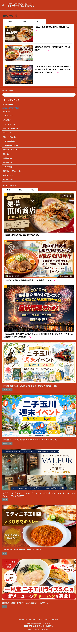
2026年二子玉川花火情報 (10, 108)
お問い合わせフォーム (43, 619)
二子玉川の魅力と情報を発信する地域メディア (38, 623)
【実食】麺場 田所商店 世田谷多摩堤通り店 (51, 27)
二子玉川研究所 (55, 619)
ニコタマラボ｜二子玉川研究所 (21, 6)
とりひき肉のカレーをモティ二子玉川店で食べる (22, 549)
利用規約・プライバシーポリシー (26, 619)
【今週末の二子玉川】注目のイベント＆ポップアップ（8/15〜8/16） (30, 439)
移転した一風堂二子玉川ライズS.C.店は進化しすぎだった (25, 603)
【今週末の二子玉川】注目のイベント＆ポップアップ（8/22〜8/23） (30, 386)
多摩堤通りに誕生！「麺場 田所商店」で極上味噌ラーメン (27, 280)
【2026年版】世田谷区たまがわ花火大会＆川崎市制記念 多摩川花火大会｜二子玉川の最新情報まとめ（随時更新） (52, 69)
